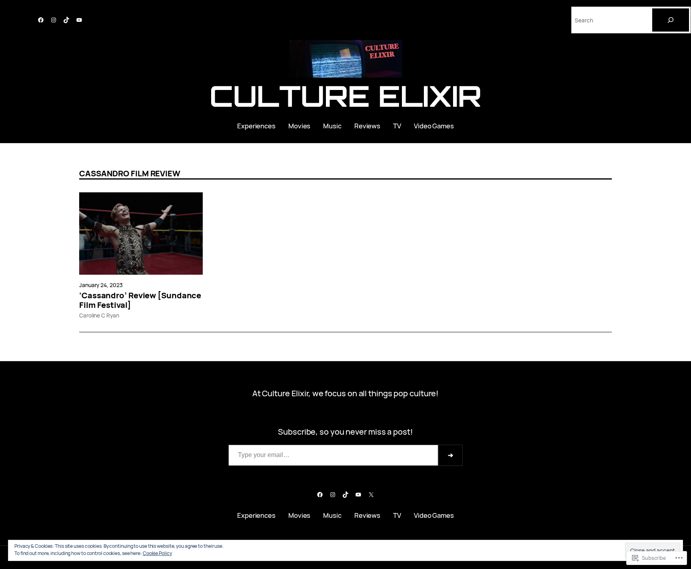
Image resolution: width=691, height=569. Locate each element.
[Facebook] (41, 20)
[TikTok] (66, 20)
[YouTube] (79, 20)
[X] (371, 494)
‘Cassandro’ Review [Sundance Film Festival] (140, 300)
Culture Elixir (345, 96)
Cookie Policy (157, 553)
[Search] (670, 20)
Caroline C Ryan (99, 315)
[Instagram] (53, 20)
